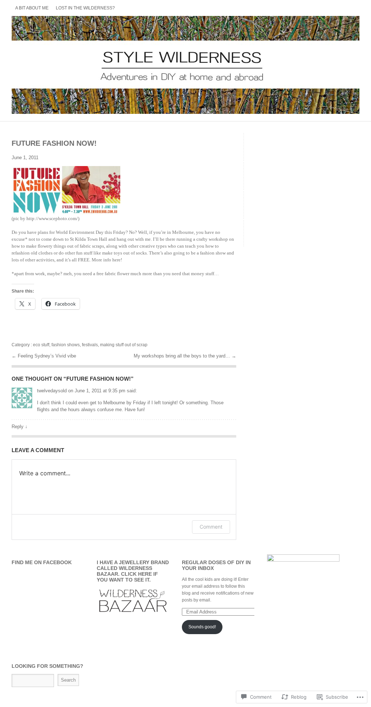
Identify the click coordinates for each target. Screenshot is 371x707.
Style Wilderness (185, 65)
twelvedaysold (52, 390)
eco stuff (41, 344)
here (116, 259)
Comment (211, 527)
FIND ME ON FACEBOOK (42, 562)
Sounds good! (202, 626)
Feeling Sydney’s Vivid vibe (47, 356)
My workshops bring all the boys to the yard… (183, 356)
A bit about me (32, 8)
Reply (20, 426)
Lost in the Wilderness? (85, 8)
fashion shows (65, 344)
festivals (90, 344)
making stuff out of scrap (123, 344)
